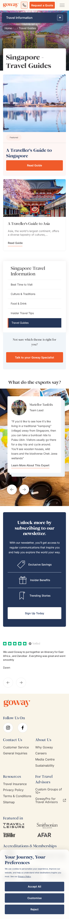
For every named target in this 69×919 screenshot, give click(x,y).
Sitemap (9, 802)
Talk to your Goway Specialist (34, 357)
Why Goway (44, 747)
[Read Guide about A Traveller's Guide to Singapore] (57, 124)
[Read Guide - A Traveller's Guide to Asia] (34, 198)
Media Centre (45, 759)
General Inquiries (15, 753)
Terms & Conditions (17, 796)
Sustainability (44, 765)
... (15, 28)
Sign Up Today (34, 613)
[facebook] (23, 728)
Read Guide (34, 165)
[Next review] (21, 683)
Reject (34, 909)
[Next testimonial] (24, 490)
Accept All (34, 886)
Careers (41, 753)
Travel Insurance (15, 784)
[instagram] (8, 728)
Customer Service (16, 747)
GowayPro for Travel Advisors (46, 800)
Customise (34, 898)
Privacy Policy (13, 790)
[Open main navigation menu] (62, 5)
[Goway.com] (11, 5)
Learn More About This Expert (30, 465)
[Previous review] (8, 683)
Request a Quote (42, 5)
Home (8, 28)
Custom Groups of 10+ (48, 791)
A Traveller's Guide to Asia (29, 223)
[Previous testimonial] (12, 490)
